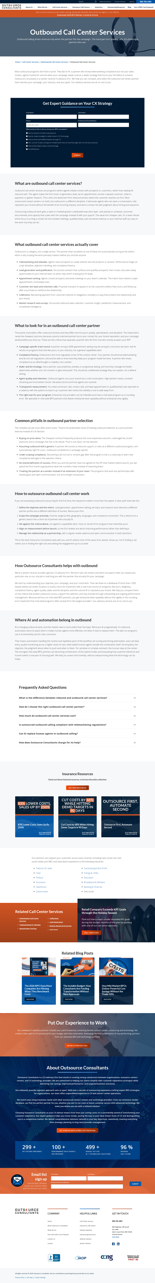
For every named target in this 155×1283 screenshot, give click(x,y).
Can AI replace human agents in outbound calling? (48, 733)
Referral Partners (105, 2)
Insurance (40, 882)
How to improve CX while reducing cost (42, 133)
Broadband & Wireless (94, 882)
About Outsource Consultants (58, 1226)
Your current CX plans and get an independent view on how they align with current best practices (63, 143)
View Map (115, 1237)
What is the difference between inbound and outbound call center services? (63, 697)
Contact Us (51, 1239)
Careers (131, 2)
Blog (129, 7)
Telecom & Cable (44, 868)
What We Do (42, 7)
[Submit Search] (95, 1)
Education (88, 877)
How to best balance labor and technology (43, 146)
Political (39, 877)
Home (17, 62)
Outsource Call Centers (81, 7)
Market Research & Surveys (61, 926)
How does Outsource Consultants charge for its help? (50, 742)
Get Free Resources (77, 788)
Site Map (30, 1277)
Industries (98, 7)
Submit (77, 155)
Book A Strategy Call (77, 1046)
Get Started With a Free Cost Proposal (77, 1130)
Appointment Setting (27, 928)
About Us (29, 7)
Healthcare (41, 886)
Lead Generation (56, 922)
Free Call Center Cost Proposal (58, 1235)
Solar (38, 873)
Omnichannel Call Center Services (54, 62)
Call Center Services (59, 7)
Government (42, 891)
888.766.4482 (145, 1)
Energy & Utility (91, 873)
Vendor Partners (120, 2)
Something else (33, 149)
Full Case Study (91, 933)
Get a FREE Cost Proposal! (144, 7)
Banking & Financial (93, 886)
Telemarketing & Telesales (30, 925)
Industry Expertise (86, 1230)
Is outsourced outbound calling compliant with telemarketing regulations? (62, 724)
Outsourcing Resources (116, 7)
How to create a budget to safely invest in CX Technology (48, 136)
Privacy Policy (19, 1277)
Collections (54, 918)
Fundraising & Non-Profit (95, 868)
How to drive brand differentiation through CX (44, 139)
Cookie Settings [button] (40, 1277)
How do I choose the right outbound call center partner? (51, 706)
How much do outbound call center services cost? (47, 715)
